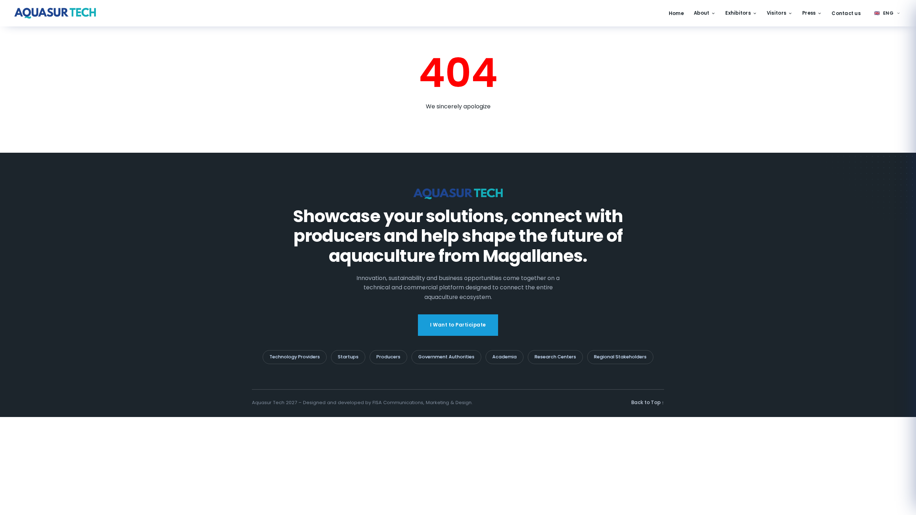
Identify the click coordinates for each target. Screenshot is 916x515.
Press (808, 13)
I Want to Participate (458, 325)
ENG (884, 13)
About (701, 13)
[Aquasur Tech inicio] (55, 13)
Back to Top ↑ (647, 402)
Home (676, 13)
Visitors (776, 13)
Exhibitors (738, 13)
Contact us (846, 13)
